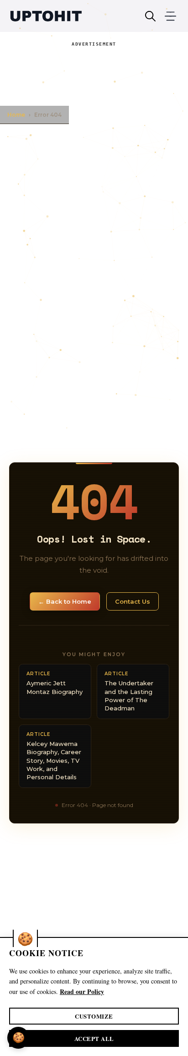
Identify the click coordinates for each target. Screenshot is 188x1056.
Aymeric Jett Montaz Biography (54, 683)
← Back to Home (64, 601)
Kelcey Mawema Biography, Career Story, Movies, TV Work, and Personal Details (53, 756)
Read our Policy (82, 991)
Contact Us (132, 601)
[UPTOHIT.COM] (45, 15)
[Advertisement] (94, 72)
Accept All (94, 1038)
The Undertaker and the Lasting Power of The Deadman (128, 691)
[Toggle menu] (170, 16)
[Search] (150, 16)
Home (16, 114)
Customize (94, 1016)
